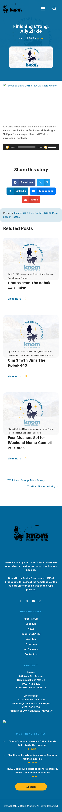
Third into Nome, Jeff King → (43, 486)
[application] (31, 147)
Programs (31, 644)
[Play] (7, 147)
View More (15, 298)
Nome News (14, 355)
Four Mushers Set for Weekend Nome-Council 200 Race (30, 442)
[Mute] (45, 147)
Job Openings (31, 649)
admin (40, 38)
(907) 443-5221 (31, 683)
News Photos (33, 274)
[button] (20, 601)
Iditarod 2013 (21, 213)
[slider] (52, 147)
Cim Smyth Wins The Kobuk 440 (26, 362)
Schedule (31, 623)
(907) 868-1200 (31, 707)
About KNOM (31, 618)
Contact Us (31, 654)
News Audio (32, 351)
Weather (31, 638)
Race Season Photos (18, 278)
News (23, 274)
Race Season (46, 274)
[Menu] (43, 9)
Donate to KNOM (31, 633)
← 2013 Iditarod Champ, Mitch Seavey (24, 480)
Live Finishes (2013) (40, 213)
